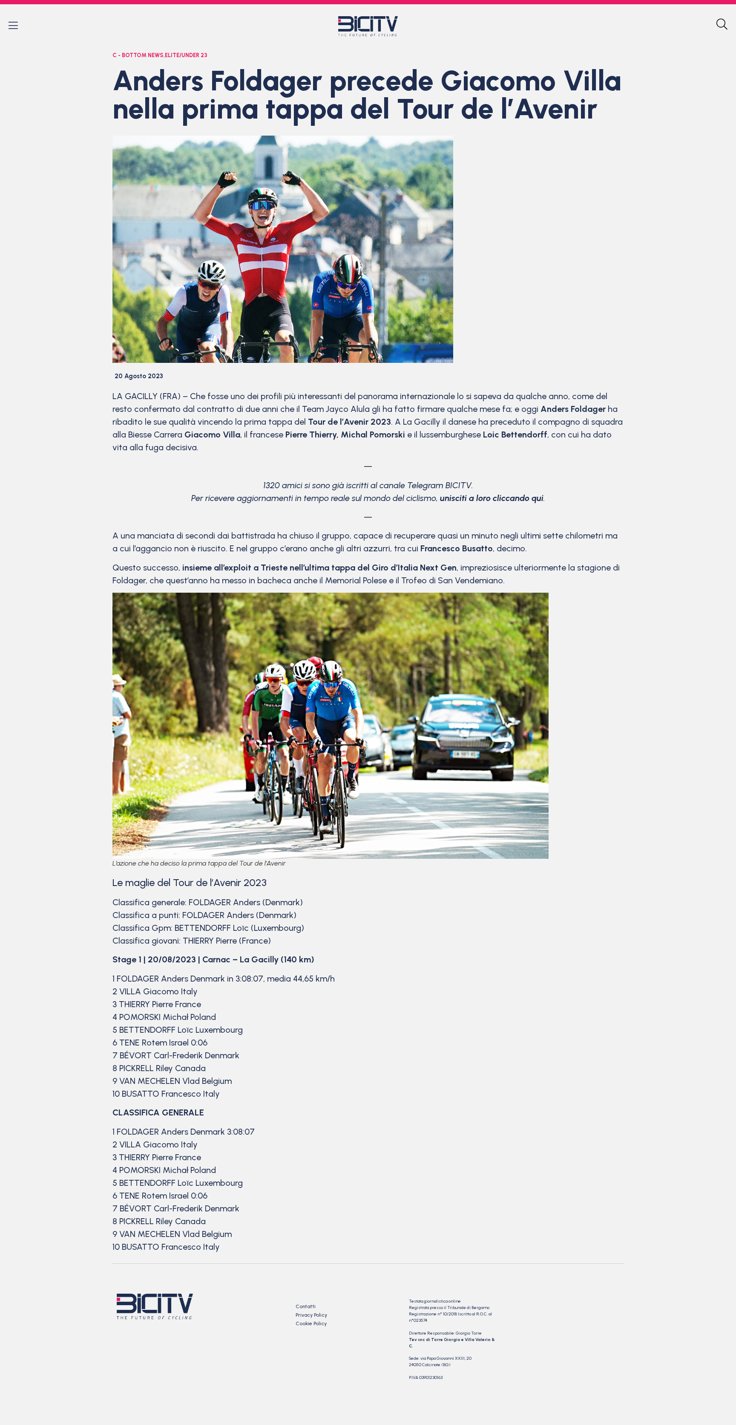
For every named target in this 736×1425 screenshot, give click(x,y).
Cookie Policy (311, 1324)
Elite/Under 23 (186, 55)
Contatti (306, 1306)
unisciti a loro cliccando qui (491, 498)
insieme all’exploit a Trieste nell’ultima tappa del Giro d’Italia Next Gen (319, 567)
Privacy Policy (311, 1315)
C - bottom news (138, 55)
